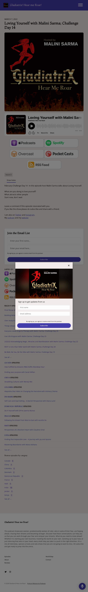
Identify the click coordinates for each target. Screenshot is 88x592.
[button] (69, 265)
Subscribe (44, 325)
